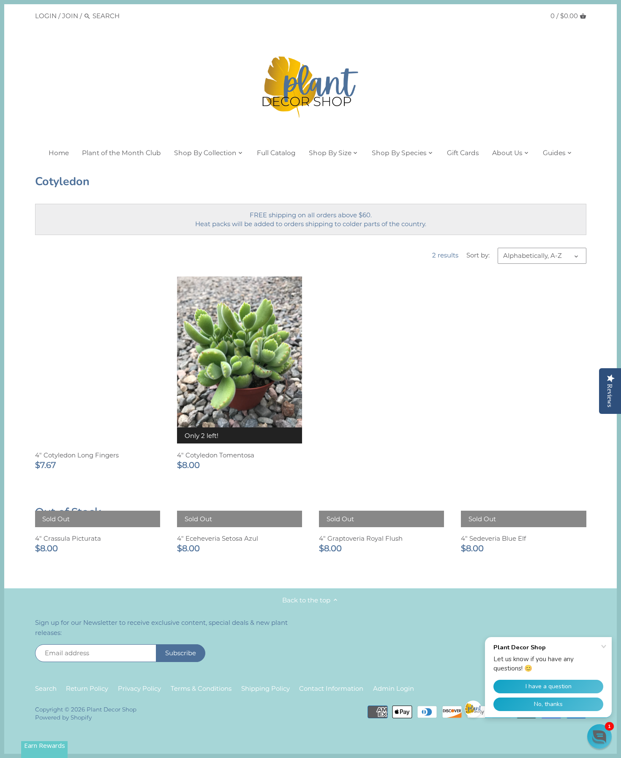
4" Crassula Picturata (68, 538)
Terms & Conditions (201, 688)
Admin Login (393, 688)
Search (46, 688)
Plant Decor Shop (111, 709)
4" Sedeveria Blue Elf (493, 538)
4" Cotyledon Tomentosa (215, 455)
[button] (599, 736)
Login (46, 16)
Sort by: (478, 255)
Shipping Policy (265, 688)
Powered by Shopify (63, 717)
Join (70, 16)
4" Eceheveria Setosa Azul (217, 538)
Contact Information (331, 688)
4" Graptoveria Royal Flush (361, 538)
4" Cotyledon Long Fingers (77, 455)
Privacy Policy (139, 688)
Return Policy (87, 688)
